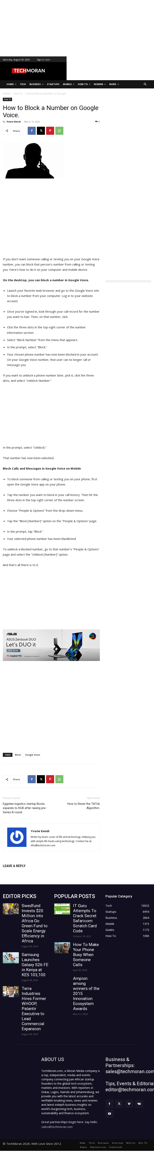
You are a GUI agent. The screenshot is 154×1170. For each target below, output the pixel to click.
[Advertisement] (77, 28)
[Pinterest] (50, 131)
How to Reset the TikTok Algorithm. (83, 806)
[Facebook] (32, 131)
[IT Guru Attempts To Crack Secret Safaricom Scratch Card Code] (62, 908)
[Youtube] (109, 1114)
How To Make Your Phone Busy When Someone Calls (86, 954)
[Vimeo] (129, 1104)
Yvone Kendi (13, 121)
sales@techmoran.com (57, 1127)
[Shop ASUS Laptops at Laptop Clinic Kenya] (51, 645)
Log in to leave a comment (20, 872)
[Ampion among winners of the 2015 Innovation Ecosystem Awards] (62, 981)
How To (7, 99)
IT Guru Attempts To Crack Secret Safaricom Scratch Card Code (85, 918)
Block (18, 754)
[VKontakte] (139, 1104)
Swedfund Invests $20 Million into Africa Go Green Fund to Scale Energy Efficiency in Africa (35, 923)
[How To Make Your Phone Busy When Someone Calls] (62, 947)
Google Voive (32, 754)
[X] (41, 131)
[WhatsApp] (59, 131)
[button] (145, 84)
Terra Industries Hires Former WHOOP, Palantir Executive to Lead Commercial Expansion (34, 1008)
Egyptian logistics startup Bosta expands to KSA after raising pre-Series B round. (25, 808)
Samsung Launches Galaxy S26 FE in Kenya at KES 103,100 (35, 964)
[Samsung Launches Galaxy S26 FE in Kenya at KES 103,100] (11, 957)
